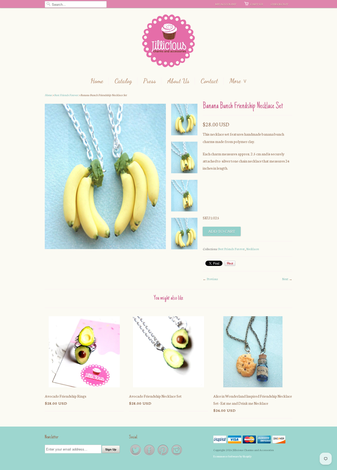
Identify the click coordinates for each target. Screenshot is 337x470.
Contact (209, 81)
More (237, 81)
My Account (225, 4)
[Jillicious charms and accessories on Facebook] (149, 455)
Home (97, 81)
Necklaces (252, 249)
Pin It (230, 263)
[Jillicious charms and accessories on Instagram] (176, 455)
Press (149, 81)
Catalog (123, 81)
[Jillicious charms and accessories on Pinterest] (163, 455)
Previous (212, 279)
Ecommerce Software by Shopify (232, 456)
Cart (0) (256, 4)
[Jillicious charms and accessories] (168, 42)
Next (285, 279)
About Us (178, 81)
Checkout (279, 4)
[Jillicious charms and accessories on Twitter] (136, 455)
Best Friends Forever (66, 95)
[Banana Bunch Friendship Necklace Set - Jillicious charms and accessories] (184, 120)
